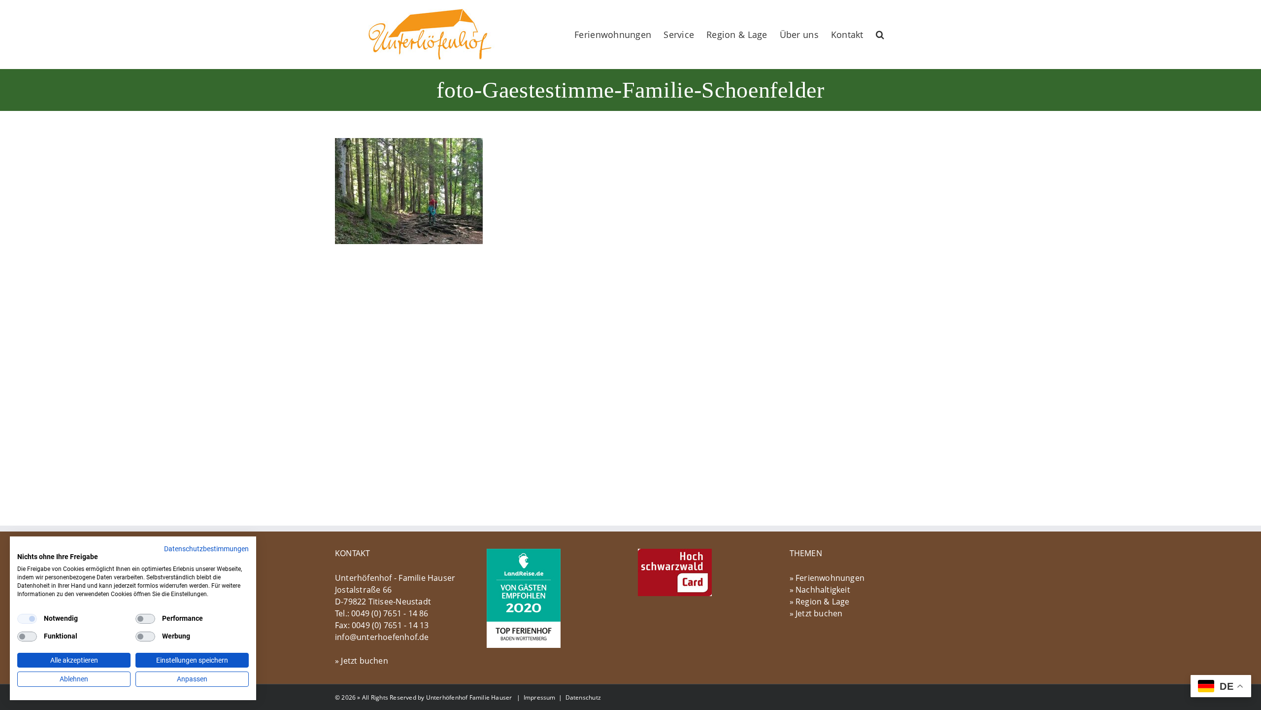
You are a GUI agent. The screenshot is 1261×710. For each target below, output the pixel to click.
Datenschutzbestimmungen (206, 549)
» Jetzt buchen (361, 660)
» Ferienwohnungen (827, 577)
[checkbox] (27, 619)
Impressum (540, 697)
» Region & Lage (820, 601)
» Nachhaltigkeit (820, 589)
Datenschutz (583, 697)
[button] (880, 34)
